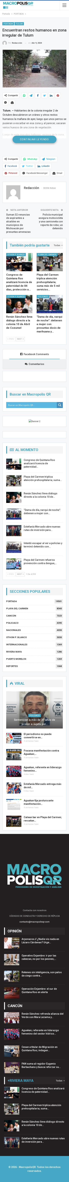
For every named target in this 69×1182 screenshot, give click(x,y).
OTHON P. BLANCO (16, 254)
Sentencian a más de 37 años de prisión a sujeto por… (34, 722)
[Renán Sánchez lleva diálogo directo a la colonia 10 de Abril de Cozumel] (19, 304)
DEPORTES (12, 666)
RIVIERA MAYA (14, 651)
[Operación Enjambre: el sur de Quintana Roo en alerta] (11, 992)
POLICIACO (43, 297)
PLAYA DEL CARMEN (47, 254)
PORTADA (8, 24)
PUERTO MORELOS (16, 659)
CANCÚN (11, 615)
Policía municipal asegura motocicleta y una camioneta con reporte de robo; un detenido (51, 221)
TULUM (19, 24)
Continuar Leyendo (34, 139)
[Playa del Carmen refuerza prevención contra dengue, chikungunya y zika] (13, 564)
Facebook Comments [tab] (36, 354)
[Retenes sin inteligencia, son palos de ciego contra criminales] (11, 976)
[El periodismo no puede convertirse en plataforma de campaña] (13, 738)
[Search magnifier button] (60, 405)
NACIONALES (13, 630)
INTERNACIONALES (16, 644)
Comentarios (36, 364)
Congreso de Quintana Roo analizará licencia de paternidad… (39, 463)
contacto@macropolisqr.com (34, 921)
